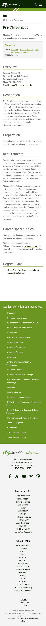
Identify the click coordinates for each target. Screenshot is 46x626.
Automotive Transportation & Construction (18, 363)
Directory (23, 551)
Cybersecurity (23, 511)
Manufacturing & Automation (18, 397)
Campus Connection (23, 584)
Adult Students (23, 505)
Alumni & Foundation (23, 523)
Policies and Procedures (23, 532)
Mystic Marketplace (23, 569)
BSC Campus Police (23, 545)
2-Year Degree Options (16, 437)
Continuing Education (23, 517)
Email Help (23, 581)
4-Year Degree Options (16, 433)
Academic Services (15, 352)
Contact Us (23, 548)
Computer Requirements (17, 318)
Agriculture (11, 357)
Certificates (12, 428)
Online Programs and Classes (19, 328)
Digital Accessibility (23, 496)
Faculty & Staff (23, 520)
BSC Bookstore (23, 566)
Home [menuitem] (8, 20)
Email (23, 578)
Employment (23, 572)
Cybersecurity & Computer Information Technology (22, 381)
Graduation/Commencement (18, 337)
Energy (23, 508)
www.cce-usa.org (31, 246)
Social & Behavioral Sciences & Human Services (22, 411)
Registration (12, 332)
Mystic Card (23, 557)
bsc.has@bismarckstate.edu (20, 85)
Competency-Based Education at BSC (22, 323)
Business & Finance (15, 370)
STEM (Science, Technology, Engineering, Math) (23, 403)
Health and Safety (23, 529)
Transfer (14, 50)
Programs (11, 313)
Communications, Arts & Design (20, 375)
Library (23, 554)
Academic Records (15, 342)
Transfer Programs (15, 423)
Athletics (23, 575)
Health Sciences (26, 50)
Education (11, 387)
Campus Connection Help (23, 587)
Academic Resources (16, 347)
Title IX (24, 605)
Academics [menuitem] (18, 20)
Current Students (23, 499)
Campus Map (23, 563)
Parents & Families (23, 502)
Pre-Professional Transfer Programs (22, 418)
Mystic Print (23, 560)
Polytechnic (23, 526)
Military (23, 514)
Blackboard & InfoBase (23, 590)
